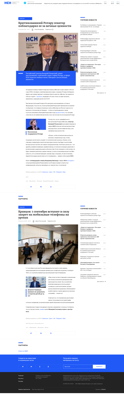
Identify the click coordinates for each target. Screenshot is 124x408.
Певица (56, 181)
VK (54, 172)
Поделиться (48, 29)
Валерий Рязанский (48, 181)
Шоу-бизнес (32, 181)
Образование (32, 327)
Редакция (20, 375)
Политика (39, 181)
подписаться (99, 366)
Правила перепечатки (24, 389)
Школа (46, 327)
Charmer (103, 389)
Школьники (41, 327)
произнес (40, 96)
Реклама (20, 381)
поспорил (70, 160)
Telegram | (59, 172)
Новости (45, 172)
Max (64, 172)
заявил (42, 309)
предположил (60, 112)
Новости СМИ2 (23, 351)
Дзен (50, 172)
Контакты (20, 378)
